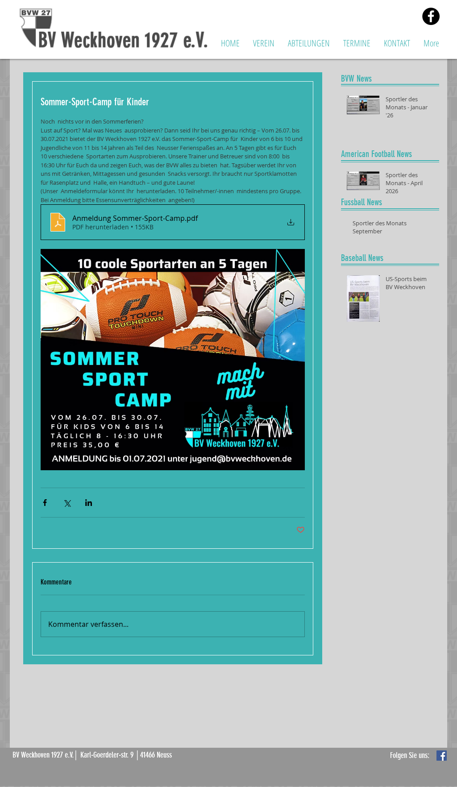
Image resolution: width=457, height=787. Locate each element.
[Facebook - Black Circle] (431, 16)
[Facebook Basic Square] (441, 755)
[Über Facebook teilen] (45, 502)
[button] (263, 43)
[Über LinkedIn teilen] (88, 502)
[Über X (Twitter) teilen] (66, 502)
